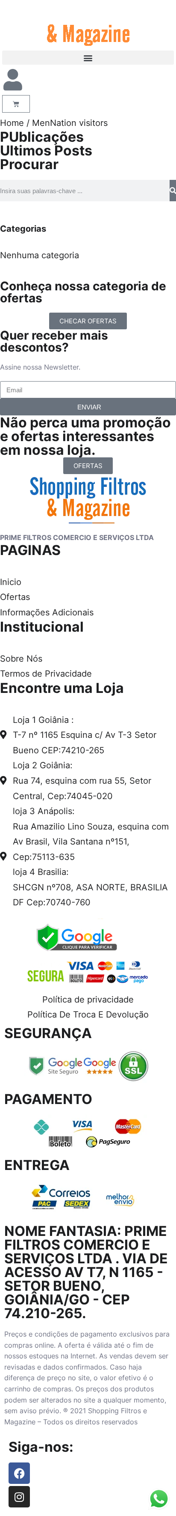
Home (12, 122)
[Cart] (16, 104)
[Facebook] (19, 1473)
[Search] (173, 190)
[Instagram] (19, 1496)
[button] (88, 58)
